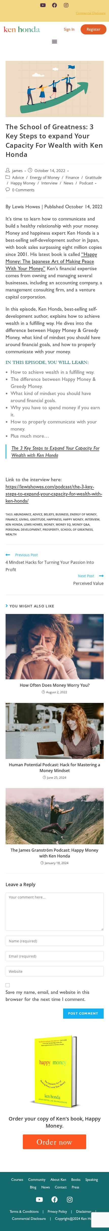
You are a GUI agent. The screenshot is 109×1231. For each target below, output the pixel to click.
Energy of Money (45, 177)
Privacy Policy (59, 1211)
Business (62, 514)
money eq (63, 524)
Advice (18, 177)
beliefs (49, 514)
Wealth (11, 534)
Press (75, 1187)
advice (37, 514)
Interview (49, 183)
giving (24, 519)
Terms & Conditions (26, 1211)
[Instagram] (66, 5)
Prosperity (51, 529)
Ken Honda (14, 524)
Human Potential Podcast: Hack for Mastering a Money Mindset (54, 767)
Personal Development (23, 529)
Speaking (91, 1180)
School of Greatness (77, 529)
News (68, 183)
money (49, 524)
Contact (61, 1187)
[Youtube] (42, 5)
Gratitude (93, 177)
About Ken (58, 1180)
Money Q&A (80, 524)
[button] (69, 29)
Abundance (22, 514)
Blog (33, 1187)
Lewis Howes (33, 524)
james (17, 170)
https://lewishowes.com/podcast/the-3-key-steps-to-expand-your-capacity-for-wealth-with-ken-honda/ (54, 493)
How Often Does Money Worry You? (54, 685)
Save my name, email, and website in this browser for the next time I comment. (47, 995)
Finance (72, 177)
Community (36, 1180)
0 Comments (23, 190)
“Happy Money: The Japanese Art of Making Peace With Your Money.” (51, 261)
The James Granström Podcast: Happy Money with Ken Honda (54, 853)
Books (75, 1180)
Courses (17, 1180)
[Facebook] (54, 5)
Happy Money (23, 183)
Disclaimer (83, 1211)
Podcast (86, 183)
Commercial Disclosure (91, 13)
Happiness (54, 519)
